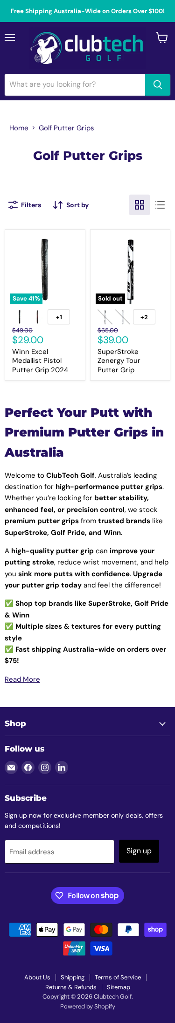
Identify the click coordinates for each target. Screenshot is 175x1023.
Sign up (139, 851)
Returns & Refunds (71, 987)
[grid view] (139, 205)
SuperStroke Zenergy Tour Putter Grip (119, 361)
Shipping (72, 977)
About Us (37, 977)
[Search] (157, 85)
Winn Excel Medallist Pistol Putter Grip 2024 (40, 361)
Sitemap (118, 987)
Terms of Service (118, 977)
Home (18, 128)
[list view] (160, 205)
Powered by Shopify (87, 1006)
